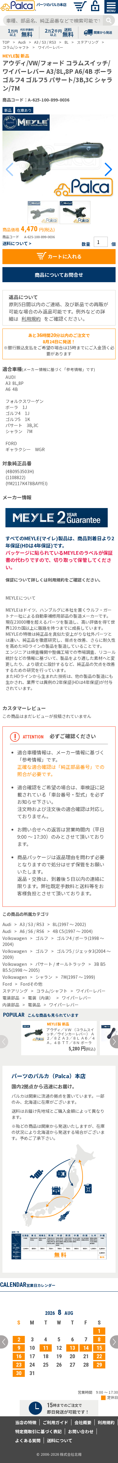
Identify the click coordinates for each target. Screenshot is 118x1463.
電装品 (34, 1005)
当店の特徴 (25, 1422)
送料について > (16, 243)
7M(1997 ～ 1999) (78, 977)
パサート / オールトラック (60, 964)
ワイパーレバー (91, 991)
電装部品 (10, 998)
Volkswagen (14, 938)
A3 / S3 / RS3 (32, 924)
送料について (59, 1440)
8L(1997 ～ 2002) (69, 924)
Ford (7, 984)
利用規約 (31, 318)
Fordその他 (31, 984)
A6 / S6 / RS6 (32, 931)
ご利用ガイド (55, 1422)
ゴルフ (41, 938)
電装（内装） (40, 998)
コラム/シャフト (51, 991)
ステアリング (15, 991)
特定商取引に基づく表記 (38, 1431)
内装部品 (10, 1005)
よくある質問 (28, 1440)
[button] (43, 212)
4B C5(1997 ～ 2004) (73, 931)
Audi (6, 924)
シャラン (43, 977)
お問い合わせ (80, 1431)
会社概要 (82, 1422)
